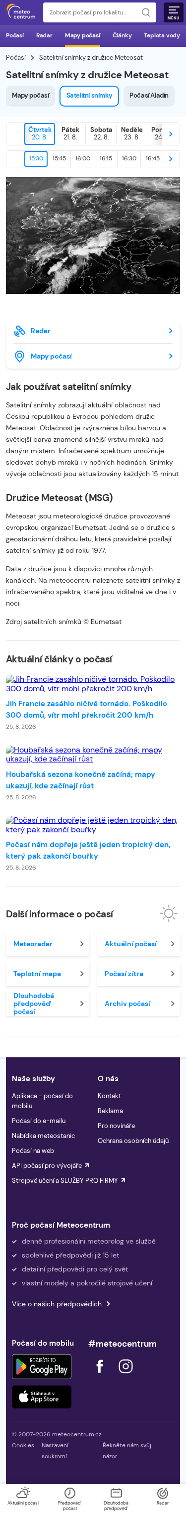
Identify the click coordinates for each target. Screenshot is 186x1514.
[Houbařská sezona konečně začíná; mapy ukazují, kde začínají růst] (93, 755)
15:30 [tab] (36, 158)
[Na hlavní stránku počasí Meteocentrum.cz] (21, 12)
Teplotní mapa (37, 973)
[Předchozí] (15, 134)
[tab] (39, 134)
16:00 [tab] (82, 158)
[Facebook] (100, 1376)
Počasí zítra (124, 973)
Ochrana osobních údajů (133, 1140)
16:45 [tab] (153, 158)
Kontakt (109, 1096)
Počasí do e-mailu (38, 1121)
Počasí (15, 35)
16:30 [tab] (129, 158)
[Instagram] (125, 1376)
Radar (44, 35)
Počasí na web (33, 1150)
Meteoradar (33, 943)
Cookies (23, 1445)
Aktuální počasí (131, 943)
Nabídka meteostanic (43, 1136)
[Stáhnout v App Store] (41, 1397)
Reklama (110, 1111)
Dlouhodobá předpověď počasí (33, 1003)
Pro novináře (116, 1126)
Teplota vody (162, 35)
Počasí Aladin (149, 95)
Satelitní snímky (89, 95)
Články (122, 35)
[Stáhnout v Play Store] (41, 1366)
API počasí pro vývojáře (47, 1165)
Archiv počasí (127, 1003)
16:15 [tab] (106, 158)
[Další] (171, 134)
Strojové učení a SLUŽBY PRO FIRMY (65, 1180)
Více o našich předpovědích (57, 1303)
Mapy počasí (82, 35)
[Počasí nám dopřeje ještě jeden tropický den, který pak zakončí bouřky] (93, 825)
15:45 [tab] (59, 158)
